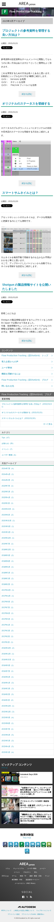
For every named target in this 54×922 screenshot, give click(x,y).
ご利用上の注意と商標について (23, 910)
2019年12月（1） (8, 538)
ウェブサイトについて (43, 910)
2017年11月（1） (8, 596)
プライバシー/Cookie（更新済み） (33, 914)
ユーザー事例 (31, 868)
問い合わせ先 (8, 385)
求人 (35, 872)
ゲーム (14, 876)
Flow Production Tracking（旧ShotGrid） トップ (25, 355)
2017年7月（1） (8, 607)
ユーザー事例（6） (9, 455)
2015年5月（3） (8, 740)
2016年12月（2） (8, 648)
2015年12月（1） (8, 706)
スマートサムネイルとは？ (20, 193)
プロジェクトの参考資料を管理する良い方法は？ (27, 405)
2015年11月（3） (8, 711)
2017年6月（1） (8, 613)
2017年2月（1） (8, 636)
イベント (17, 872)
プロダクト (27, 872)
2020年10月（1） (9, 520)
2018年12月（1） (8, 549)
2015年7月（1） (8, 729)
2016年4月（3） (8, 682)
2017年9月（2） (8, 601)
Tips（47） (6, 437)
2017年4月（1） (8, 625)
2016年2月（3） (8, 694)
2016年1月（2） (8, 700)
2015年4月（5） (8, 746)
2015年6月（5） (8, 735)
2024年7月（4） (8, 468)
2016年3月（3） (8, 688)
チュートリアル (18, 868)
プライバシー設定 (14, 914)
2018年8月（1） (8, 561)
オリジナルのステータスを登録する (26, 103)
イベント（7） (7, 449)
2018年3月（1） (8, 578)
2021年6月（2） (8, 514)
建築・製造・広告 (36, 876)
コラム (7, 868)
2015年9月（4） (8, 717)
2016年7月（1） (8, 671)
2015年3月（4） (8, 752)
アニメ (47, 876)
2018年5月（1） (8, 572)
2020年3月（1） (8, 532)
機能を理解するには (11, 373)
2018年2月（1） (8, 584)
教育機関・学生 (17, 879)
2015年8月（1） (8, 723)
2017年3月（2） (8, 630)
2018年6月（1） (8, 567)
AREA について (6, 910)
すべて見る (47, 424)
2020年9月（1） (8, 526)
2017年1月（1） (8, 642)
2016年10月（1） (8, 659)
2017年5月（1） (8, 619)
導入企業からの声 (10, 361)
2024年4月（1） (8, 474)
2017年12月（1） (8, 590)
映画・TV (23, 876)
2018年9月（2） (8, 555)
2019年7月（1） (8, 543)
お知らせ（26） (8, 443)
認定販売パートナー (32, 879)
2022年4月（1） (8, 497)
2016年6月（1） (8, 677)
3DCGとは (5, 876)
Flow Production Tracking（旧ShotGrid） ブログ (25, 379)
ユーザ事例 (7, 367)
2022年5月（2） (8, 491)
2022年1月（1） (8, 503)
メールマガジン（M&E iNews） (25, 883)
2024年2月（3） (8, 480)
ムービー (43, 868)
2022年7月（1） (8, 486)
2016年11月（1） (8, 653)
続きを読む (27, 94)
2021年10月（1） (8, 509)
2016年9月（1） (8, 665)
